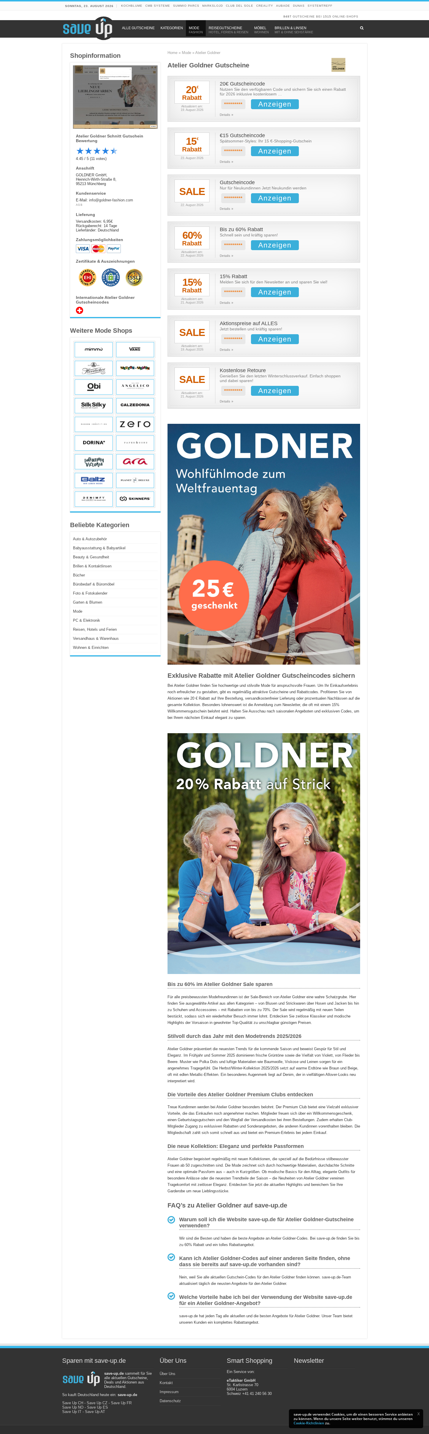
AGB (79, 204)
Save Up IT (71, 1411)
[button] (418, 1414)
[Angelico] (135, 387)
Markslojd (212, 5)
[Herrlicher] (94, 368)
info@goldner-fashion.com (111, 200)
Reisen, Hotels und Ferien (95, 629)
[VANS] (135, 349)
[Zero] (135, 424)
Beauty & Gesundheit (91, 557)
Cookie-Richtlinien (309, 1423)
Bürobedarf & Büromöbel (93, 584)
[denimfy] (94, 499)
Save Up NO (72, 1407)
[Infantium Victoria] (94, 461)
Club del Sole (239, 5)
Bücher (79, 575)
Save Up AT (95, 1411)
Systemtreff (320, 5)
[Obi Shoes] (94, 387)
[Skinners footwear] (135, 499)
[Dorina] (94, 443)
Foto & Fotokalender (90, 593)
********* (233, 104)
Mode (186, 52)
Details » (226, 114)
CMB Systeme (157, 5)
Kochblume (131, 5)
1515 (327, 16)
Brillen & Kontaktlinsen (92, 566)
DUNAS (299, 5)
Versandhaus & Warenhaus (96, 638)
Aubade (283, 5)
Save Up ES (97, 1407)
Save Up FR (121, 1403)
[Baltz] (94, 480)
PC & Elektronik (86, 620)
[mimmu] (94, 349)
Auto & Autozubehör (90, 539)
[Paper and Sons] (135, 443)
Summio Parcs (186, 5)
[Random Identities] (94, 424)
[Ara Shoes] (135, 461)
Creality (264, 5)
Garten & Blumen (87, 602)
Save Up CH (72, 1403)
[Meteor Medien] (135, 368)
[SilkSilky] (94, 405)
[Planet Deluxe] (135, 480)
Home (172, 52)
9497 (287, 16)
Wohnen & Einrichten (91, 647)
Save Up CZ (97, 1403)
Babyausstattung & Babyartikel (99, 548)
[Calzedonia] (135, 405)
